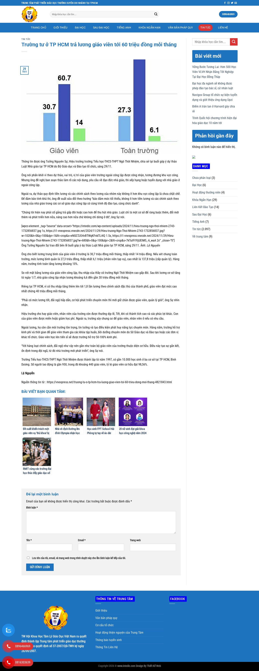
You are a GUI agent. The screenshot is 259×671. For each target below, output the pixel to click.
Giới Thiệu (60, 27)
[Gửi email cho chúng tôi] (236, 3)
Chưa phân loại (201, 178)
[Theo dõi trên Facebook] (225, 3)
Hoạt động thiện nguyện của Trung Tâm (119, 632)
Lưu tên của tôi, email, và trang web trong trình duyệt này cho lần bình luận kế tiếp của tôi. (79, 558)
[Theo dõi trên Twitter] (232, 3)
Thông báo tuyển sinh (108, 640)
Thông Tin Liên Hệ (106, 647)
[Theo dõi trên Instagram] (228, 3)
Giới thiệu (101, 610)
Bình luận (32, 507)
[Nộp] (156, 14)
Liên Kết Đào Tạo (202, 207)
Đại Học (80, 27)
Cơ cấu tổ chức (104, 625)
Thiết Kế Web (154, 666)
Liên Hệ (223, 27)
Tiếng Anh (124, 27)
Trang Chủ (38, 27)
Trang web (135, 540)
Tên (29, 540)
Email (82, 540)
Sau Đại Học (101, 27)
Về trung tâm (200, 236)
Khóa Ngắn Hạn (150, 27)
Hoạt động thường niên (206, 192)
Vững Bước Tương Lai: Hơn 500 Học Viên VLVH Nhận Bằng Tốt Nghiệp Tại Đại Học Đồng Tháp (214, 71)
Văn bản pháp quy (180, 27)
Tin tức (205, 27)
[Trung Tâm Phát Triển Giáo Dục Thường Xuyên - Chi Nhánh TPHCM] (32, 14)
